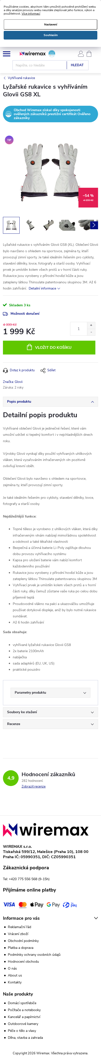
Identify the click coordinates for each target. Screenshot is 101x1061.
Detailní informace (42, 288)
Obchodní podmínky (23, 940)
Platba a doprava (20, 947)
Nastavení (50, 24)
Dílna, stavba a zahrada (25, 1038)
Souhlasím (51, 35)
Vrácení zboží (18, 934)
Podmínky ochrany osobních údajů (34, 954)
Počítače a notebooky (24, 1010)
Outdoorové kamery (23, 1024)
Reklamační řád (19, 927)
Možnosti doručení (25, 313)
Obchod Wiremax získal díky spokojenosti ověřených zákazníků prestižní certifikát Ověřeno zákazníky (52, 114)
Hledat (77, 65)
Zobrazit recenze (34, 786)
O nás (12, 968)
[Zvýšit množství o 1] (91, 325)
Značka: (13, 382)
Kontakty (15, 982)
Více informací (31, 14)
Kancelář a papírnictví (24, 1017)
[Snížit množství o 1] (91, 332)
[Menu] (6, 53)
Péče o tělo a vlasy (22, 1031)
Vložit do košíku (53, 347)
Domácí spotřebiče (22, 1003)
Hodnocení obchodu (23, 961)
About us (15, 975)
